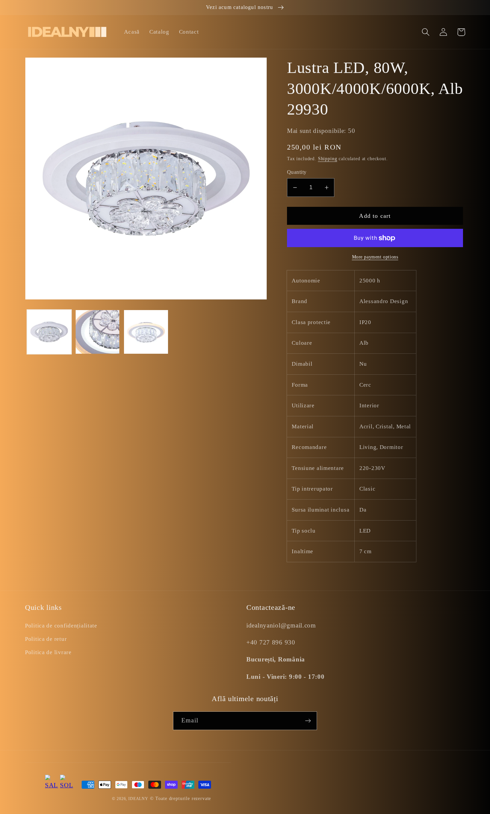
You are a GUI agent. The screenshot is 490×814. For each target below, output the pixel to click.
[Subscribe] (308, 720)
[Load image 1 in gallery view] (49, 332)
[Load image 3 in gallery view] (146, 332)
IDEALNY (138, 798)
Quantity (297, 172)
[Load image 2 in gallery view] (97, 332)
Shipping (327, 158)
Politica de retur (46, 639)
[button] (426, 32)
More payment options (375, 256)
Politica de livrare (48, 652)
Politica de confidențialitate (61, 625)
